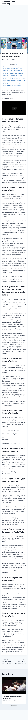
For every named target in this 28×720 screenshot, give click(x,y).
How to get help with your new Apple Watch (14, 78)
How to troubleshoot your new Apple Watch (14, 77)
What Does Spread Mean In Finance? (6, 661)
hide (16, 64)
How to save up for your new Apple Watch (13, 67)
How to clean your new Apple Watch (12, 83)
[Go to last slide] (4, 690)
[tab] (11, 705)
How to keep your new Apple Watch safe (13, 75)
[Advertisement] (14, 20)
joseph (4, 59)
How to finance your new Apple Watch (12, 68)
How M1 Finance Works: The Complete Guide (20, 662)
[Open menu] (25, 3)
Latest (3, 50)
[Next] (24, 690)
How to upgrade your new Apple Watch (12, 85)
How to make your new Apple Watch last (13, 73)
